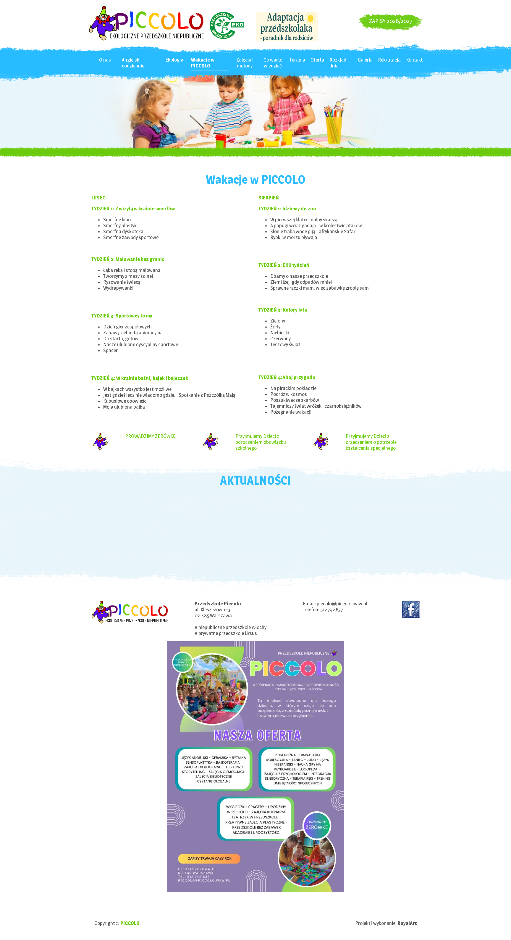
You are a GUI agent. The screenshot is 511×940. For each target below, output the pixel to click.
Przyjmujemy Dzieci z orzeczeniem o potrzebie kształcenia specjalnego (371, 442)
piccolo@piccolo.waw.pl (342, 604)
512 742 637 (331, 609)
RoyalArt (407, 923)
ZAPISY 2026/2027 (390, 21)
